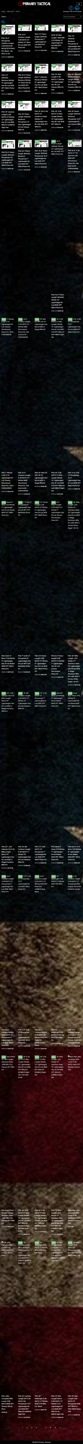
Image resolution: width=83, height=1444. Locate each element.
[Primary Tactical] (35, 4)
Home (3, 11)
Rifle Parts (10, 11)
